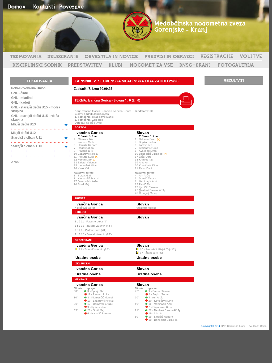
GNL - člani (19, 93)
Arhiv (15, 162)
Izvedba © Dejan (257, 326)
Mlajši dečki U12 (23, 133)
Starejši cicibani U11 (26, 138)
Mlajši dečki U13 (23, 124)
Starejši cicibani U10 (26, 146)
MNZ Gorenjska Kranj (233, 326)
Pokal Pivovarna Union (28, 88)
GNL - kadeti (20, 102)
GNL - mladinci (22, 98)
